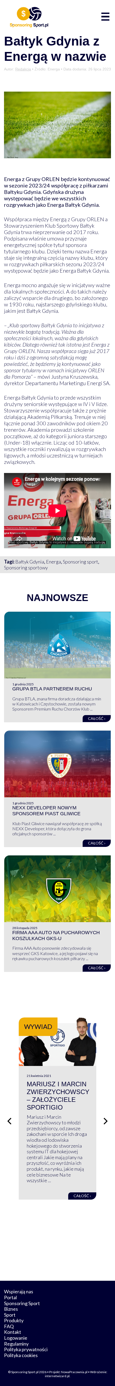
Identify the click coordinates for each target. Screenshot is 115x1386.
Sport (10, 1315)
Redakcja (23, 69)
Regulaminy (16, 1344)
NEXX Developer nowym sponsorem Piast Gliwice (46, 810)
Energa (53, 562)
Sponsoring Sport (22, 1303)
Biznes (11, 1309)
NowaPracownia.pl (74, 1372)
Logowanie (15, 1338)
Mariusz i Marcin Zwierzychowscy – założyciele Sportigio (58, 1095)
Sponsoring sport (80, 562)
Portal (10, 1297)
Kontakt (12, 1332)
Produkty (14, 1320)
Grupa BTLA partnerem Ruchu (52, 689)
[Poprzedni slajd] (9, 1121)
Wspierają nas (18, 1291)
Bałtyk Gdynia (29, 562)
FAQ (9, 1326)
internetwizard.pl (57, 1376)
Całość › (96, 718)
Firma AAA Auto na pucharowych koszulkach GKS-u (56, 935)
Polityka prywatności (26, 1349)
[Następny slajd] (105, 1121)
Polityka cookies (21, 1355)
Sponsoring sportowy (26, 567)
